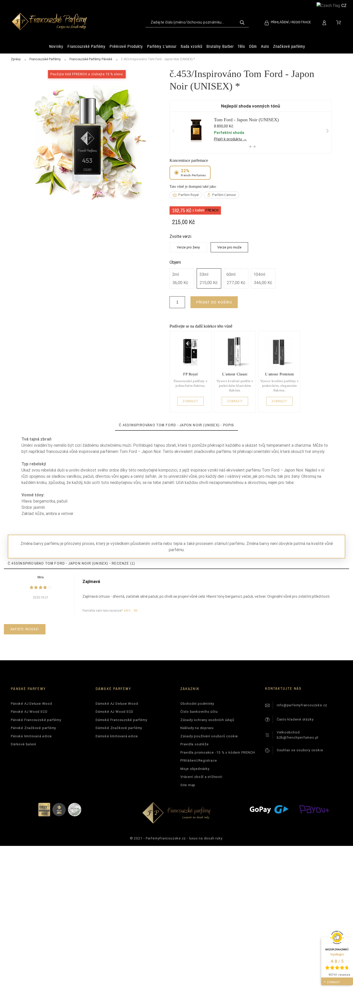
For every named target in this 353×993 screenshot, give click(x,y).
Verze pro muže (229, 247)
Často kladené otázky (295, 719)
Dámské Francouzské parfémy (121, 720)
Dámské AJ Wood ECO (114, 711)
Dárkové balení (23, 744)
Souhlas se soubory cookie (300, 750)
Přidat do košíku (214, 302)
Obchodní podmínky (197, 703)
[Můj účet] (325, 22)
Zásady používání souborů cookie (209, 736)
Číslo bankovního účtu (199, 711)
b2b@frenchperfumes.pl (297, 737)
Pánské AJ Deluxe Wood (31, 703)
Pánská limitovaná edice (31, 736)
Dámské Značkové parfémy (119, 728)
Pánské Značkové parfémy (33, 728)
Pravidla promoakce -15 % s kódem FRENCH (217, 752)
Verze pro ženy (188, 247)
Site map (187, 785)
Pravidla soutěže (194, 744)
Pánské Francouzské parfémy (36, 720)
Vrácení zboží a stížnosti (201, 777)
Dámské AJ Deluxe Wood (117, 703)
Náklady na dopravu (197, 728)
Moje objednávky (195, 769)
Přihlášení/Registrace (198, 760)
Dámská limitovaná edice (117, 736)
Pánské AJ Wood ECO (29, 711)
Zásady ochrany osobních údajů (207, 720)
